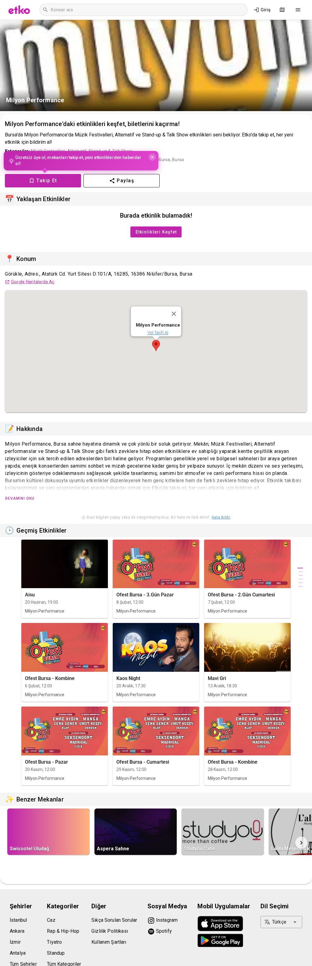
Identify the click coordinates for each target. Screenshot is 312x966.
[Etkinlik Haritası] (282, 10)
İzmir (15, 942)
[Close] (174, 313)
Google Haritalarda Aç (32, 281)
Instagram (166, 920)
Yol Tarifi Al (157, 332)
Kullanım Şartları (108, 942)
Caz (51, 920)
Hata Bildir (221, 517)
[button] (156, 345)
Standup (56, 953)
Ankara (17, 931)
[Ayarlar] (297, 10)
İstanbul (18, 920)
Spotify (163, 931)
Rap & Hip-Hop (63, 931)
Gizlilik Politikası (109, 931)
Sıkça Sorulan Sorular (114, 920)
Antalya (18, 953)
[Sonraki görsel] (301, 843)
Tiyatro (54, 942)
